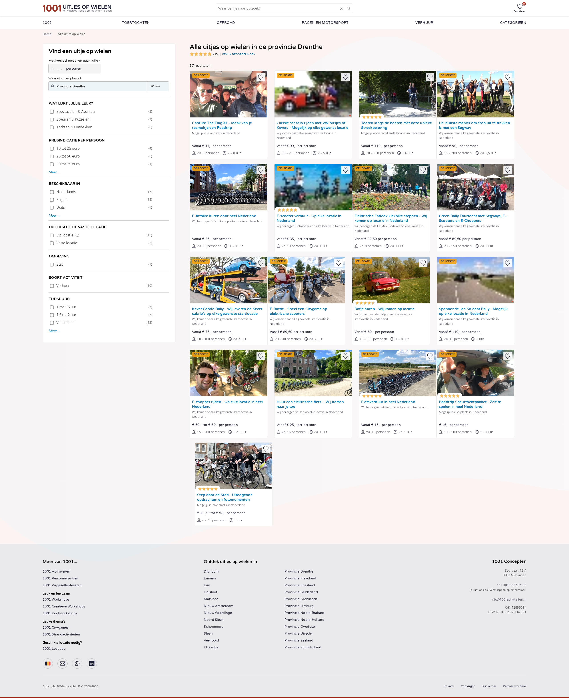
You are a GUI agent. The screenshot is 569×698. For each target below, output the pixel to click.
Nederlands (104, 191)
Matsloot (211, 599)
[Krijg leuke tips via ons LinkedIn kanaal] (92, 663)
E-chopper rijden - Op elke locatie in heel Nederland (227, 404)
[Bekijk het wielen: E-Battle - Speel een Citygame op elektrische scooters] (306, 280)
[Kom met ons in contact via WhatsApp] (77, 663)
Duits (104, 207)
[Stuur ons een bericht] (62, 663)
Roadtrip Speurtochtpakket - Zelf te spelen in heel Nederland (470, 404)
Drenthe (307, 571)
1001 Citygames (55, 627)
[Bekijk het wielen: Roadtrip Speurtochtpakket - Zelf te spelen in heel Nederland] (475, 373)
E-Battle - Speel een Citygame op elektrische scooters (298, 311)
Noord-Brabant (312, 613)
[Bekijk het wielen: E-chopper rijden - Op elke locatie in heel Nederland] (228, 373)
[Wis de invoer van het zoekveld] (341, 8)
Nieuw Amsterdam (218, 606)
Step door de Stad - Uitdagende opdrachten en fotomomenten (224, 497)
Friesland (308, 585)
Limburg (307, 606)
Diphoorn (211, 571)
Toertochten (136, 23)
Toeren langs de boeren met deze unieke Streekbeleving (396, 125)
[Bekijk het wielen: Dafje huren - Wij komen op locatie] (391, 280)
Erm (207, 585)
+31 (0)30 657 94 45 (511, 585)
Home (47, 34)
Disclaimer (489, 686)
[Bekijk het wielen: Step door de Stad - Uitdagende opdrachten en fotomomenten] (233, 466)
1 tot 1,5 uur (104, 307)
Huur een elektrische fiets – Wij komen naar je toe (310, 404)
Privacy (449, 686)
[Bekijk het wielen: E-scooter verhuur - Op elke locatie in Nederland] (313, 187)
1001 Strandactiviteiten (61, 634)
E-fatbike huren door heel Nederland (224, 216)
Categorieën (513, 23)
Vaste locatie (104, 242)
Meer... (54, 172)
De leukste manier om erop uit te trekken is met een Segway (474, 125)
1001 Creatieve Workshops (64, 606)
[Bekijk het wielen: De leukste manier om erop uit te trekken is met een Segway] (475, 94)
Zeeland (307, 640)
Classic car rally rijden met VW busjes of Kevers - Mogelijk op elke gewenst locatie (313, 125)
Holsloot (210, 592)
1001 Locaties (54, 649)
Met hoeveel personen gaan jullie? (74, 61)
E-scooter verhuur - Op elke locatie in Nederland (309, 218)
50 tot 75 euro (104, 163)
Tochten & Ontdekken (104, 127)
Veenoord (211, 640)
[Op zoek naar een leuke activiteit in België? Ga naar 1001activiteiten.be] (48, 663)
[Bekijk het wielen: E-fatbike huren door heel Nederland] (228, 187)
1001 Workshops (56, 599)
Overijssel (308, 627)
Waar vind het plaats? (64, 78)
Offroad (226, 23)
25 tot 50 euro (104, 156)
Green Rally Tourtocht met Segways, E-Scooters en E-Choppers (472, 218)
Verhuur (424, 23)
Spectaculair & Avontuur (104, 111)
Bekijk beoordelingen (239, 54)
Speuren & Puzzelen (104, 119)
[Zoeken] (349, 8)
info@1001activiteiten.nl (509, 599)
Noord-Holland (312, 620)
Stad (104, 264)
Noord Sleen (214, 620)
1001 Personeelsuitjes (60, 578)
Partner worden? (515, 686)
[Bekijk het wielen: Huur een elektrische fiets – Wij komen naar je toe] (313, 373)
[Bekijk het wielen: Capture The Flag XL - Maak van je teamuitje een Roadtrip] (228, 94)
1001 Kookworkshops (60, 613)
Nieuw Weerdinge (218, 613)
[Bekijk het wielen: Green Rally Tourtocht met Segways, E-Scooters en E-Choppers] (475, 187)
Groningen (309, 599)
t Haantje (211, 647)
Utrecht (306, 633)
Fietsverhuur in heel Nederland (388, 402)
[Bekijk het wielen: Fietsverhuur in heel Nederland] (397, 373)
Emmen (210, 578)
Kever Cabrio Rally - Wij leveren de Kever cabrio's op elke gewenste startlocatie (227, 311)
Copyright (468, 686)
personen (73, 69)
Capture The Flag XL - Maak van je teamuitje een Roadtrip (222, 125)
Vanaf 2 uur (104, 322)
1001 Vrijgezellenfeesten (62, 585)
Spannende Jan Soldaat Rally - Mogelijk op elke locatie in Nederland (473, 311)
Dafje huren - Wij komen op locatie (385, 309)
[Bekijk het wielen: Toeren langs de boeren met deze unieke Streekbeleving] (397, 94)
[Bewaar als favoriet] (260, 77)
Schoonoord (213, 627)
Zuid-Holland (311, 647)
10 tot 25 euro (104, 148)
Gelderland (309, 592)
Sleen (208, 633)
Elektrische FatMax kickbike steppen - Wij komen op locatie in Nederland (391, 218)
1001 (47, 23)
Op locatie (104, 235)
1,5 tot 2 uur (104, 314)
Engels (104, 199)
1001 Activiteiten (56, 571)
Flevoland (308, 578)
